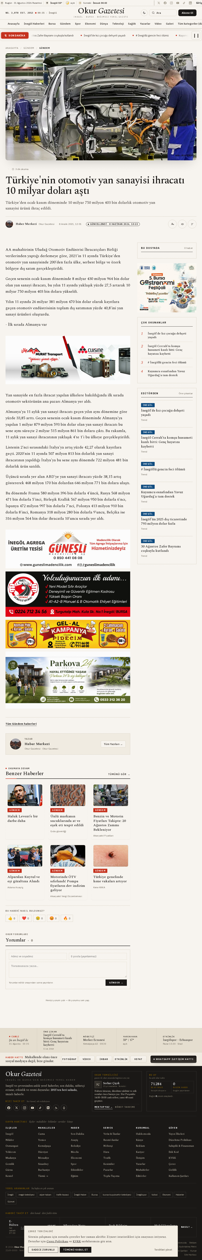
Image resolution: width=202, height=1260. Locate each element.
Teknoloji (118, 23)
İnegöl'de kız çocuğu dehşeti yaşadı (59, 35)
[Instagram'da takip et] (171, 3)
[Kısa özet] (192, 224)
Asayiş (74, 1140)
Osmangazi (12, 1146)
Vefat (138, 1059)
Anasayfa (14, 23)
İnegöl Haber (80, 1194)
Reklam (140, 1146)
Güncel (10, 1201)
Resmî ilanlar (111, 1140)
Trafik (107, 1158)
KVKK (172, 1158)
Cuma (41, 1134)
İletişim (140, 1158)
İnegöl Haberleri (34, 23)
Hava (106, 1152)
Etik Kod (174, 1152)
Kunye (193, 1250)
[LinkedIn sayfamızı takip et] (190, 3)
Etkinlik (121, 1059)
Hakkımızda (143, 1134)
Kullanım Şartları (179, 1176)
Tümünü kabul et (75, 1249)
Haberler (180, 1194)
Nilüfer (10, 1140)
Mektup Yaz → (103, 1107)
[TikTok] (40, 1108)
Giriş (199, 2)
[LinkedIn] (48, 1108)
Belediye (76, 1146)
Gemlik (10, 1164)
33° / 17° (128, 1040)
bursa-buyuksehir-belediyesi (117, 1194)
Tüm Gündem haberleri (21, 724)
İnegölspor (141, 1194)
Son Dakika (77, 1134)
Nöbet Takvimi (125, 1107)
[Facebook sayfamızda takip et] (165, 3)
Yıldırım (11, 1152)
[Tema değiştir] (144, 12)
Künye (139, 1140)
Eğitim (74, 1176)
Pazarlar (108, 1170)
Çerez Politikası (57, 1241)
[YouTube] (32, 1108)
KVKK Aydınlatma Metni (184, 1246)
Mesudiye (43, 1158)
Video (158, 23)
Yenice (42, 1140)
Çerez (172, 1164)
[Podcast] (64, 1108)
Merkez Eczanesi (94, 1040)
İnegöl (9, 1134)
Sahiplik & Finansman (181, 1146)
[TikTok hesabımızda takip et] (184, 3)
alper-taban (45, 1194)
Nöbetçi (108, 1146)
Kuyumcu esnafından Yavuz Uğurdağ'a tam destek (162, 35)
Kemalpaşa (44, 1146)
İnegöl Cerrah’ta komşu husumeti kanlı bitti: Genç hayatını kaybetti (57, 1040)
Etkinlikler (77, 1170)
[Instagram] (24, 1108)
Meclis (75, 1152)
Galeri (169, 23)
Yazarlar (145, 23)
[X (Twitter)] (16, 1108)
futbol (154, 1194)
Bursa (52, 23)
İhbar (104, 1059)
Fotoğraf (69, 1059)
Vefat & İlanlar (111, 1134)
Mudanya (11, 1158)
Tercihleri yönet (163, 1249)
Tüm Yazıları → (113, 744)
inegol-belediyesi (27, 1194)
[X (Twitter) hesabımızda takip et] (158, 3)
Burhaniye (44, 1170)
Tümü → (43, 1176)
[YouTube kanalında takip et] (177, 3)
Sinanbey (43, 1164)
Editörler (141, 1176)
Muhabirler (142, 1170)
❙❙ (196, 35)
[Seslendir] (182, 224)
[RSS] (56, 1108)
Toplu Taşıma (111, 1176)
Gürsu (9, 1170)
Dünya (104, 23)
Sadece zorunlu (43, 1249)
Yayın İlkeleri (176, 1134)
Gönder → (116, 982)
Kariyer (140, 1152)
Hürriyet (43, 1152)
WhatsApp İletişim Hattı (175, 1059)
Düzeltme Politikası (180, 1140)
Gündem (65, 23)
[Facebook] (9, 1108)
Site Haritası (190, 1254)
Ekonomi (90, 23)
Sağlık (132, 23)
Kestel (9, 1176)
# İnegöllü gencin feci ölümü (107, 35)
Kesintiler (109, 1164)
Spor (78, 23)
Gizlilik (173, 1170)
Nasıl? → (187, 1227)
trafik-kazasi (62, 1194)
